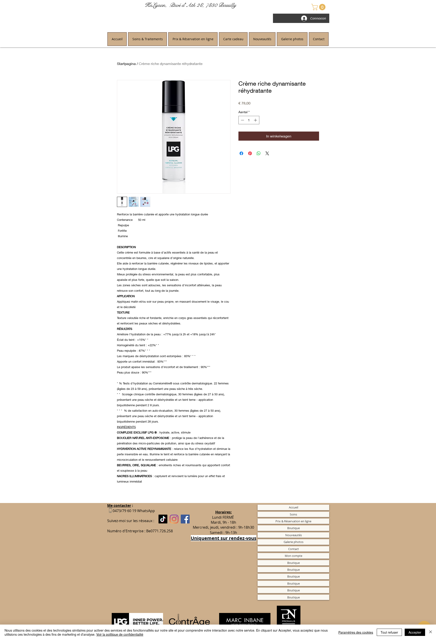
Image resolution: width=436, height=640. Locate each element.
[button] (319, 7)
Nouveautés (293, 535)
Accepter (415, 632)
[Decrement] (242, 120)
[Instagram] (174, 519)
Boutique (293, 528)
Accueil (293, 507)
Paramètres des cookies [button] (355, 632)
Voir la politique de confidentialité (119, 634)
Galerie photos (293, 542)
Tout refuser (389, 632)
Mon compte (293, 556)
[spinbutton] (249, 120)
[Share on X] (267, 153)
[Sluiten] (430, 632)
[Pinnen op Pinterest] (250, 153)
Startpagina (126, 63)
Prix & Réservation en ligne (293, 521)
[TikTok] (163, 519)
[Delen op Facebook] (241, 153)
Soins (293, 514)
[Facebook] (185, 519)
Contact (293, 549)
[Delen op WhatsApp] (258, 153)
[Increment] (256, 120)
